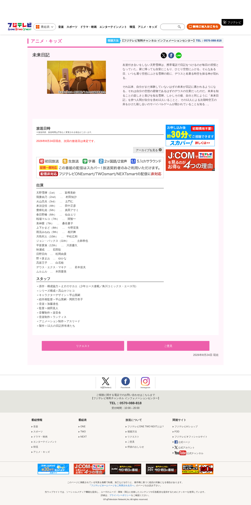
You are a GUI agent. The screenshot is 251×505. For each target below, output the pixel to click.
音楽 (61, 26)
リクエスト (83, 345)
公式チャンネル (195, 453)
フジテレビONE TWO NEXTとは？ (145, 426)
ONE (82, 426)
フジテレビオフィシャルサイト (191, 436)
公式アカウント (186, 447)
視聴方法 (113, 40)
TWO (83, 431)
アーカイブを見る (147, 150)
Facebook (125, 387)
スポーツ (71, 26)
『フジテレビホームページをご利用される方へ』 (112, 485)
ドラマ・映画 (88, 26)
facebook (171, 55)
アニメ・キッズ (147, 26)
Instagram (145, 387)
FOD (177, 431)
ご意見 (168, 345)
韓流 (132, 26)
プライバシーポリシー (120, 495)
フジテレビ (234, 22)
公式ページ (184, 442)
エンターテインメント (113, 26)
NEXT (83, 436)
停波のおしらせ (135, 446)
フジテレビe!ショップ (186, 426)
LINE (179, 55)
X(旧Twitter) (164, 55)
